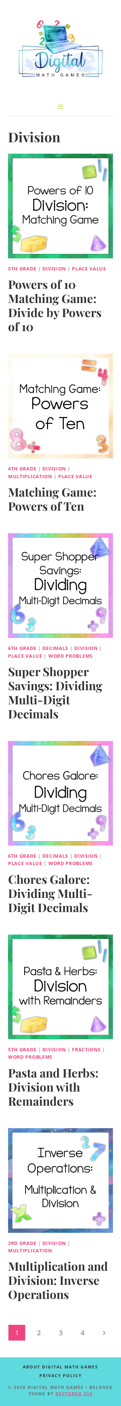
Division (54, 268)
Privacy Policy (60, 1375)
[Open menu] (60, 106)
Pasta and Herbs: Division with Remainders (53, 1087)
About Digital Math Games (60, 1367)
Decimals (55, 648)
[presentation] (60, 206)
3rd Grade (22, 1243)
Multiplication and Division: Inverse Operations (58, 1280)
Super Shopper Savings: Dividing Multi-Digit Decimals (55, 692)
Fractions (86, 1049)
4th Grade (22, 468)
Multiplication (30, 476)
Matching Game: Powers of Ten (52, 499)
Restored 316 (74, 1394)
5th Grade (22, 268)
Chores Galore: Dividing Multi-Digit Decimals (50, 893)
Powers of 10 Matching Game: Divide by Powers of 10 (55, 305)
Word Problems (70, 656)
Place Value (89, 268)
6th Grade (22, 648)
